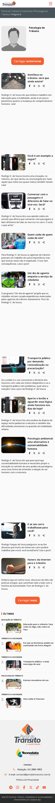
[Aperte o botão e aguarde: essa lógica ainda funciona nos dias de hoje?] (13, 405)
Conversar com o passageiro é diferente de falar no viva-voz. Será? (40, 199)
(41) (34, 769)
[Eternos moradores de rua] (13, 684)
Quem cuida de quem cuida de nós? (40, 236)
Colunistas (27, 11)
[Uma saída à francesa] (13, 703)
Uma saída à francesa (33, 699)
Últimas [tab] (8, 613)
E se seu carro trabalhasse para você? (38, 527)
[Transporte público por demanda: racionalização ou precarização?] (13, 364)
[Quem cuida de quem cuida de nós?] (13, 241)
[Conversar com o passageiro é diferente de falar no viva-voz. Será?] (13, 201)
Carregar (27, 61)
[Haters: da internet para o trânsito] (13, 566)
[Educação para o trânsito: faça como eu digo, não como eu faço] (13, 628)
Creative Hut (35, 799)
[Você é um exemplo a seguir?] (13, 162)
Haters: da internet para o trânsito (39, 561)
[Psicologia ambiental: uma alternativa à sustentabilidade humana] (13, 445)
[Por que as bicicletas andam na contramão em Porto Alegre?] (13, 647)
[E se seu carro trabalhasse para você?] (13, 531)
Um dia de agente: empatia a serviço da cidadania (40, 276)
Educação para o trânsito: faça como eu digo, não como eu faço (38, 627)
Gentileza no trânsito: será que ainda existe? (38, 78)
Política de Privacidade (27, 779)
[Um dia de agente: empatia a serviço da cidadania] (13, 279)
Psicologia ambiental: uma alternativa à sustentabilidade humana (40, 443)
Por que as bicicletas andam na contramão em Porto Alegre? (38, 644)
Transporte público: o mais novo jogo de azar (36, 663)
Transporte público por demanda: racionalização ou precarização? (39, 363)
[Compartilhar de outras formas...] (44, 85)
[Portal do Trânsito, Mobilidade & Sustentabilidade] (27, 734)
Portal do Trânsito (10, 11)
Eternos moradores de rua (35, 680)
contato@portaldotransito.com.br (33, 774)
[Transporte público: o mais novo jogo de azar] (13, 665)
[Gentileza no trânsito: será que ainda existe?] (13, 81)
